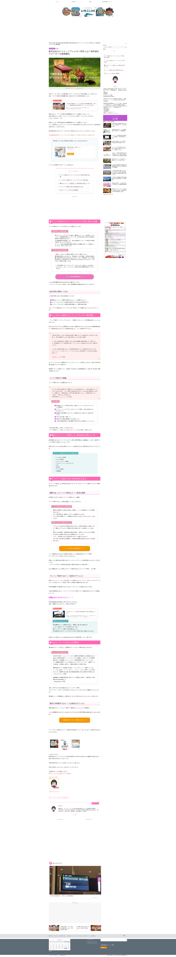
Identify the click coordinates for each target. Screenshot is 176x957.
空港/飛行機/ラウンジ (107, 1)
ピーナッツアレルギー (53, 797)
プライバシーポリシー (54, 955)
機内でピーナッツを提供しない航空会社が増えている (75, 183)
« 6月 (50, 951)
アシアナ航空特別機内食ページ (74, 276)
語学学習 (74, 1)
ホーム (57, 1)
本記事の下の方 (72, 430)
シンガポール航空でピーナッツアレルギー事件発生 (74, 180)
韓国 (90, 1)
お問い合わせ (62, 955)
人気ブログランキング (54, 791)
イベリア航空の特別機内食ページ (74, 548)
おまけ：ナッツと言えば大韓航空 (69, 190)
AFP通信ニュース (56, 356)
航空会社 (66, 797)
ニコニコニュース (63, 396)
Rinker (73, 148)
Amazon (70, 153)
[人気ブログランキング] (54, 789)
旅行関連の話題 (52, 48)
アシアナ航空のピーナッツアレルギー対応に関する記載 (75, 175)
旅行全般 (56, 935)
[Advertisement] (88, 30)
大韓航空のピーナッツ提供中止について (74, 720)
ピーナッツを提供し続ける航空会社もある (71, 186)
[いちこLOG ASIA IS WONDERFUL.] (88, 18)
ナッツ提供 (61, 797)
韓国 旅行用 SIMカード (74, 147)
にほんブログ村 (53, 777)
